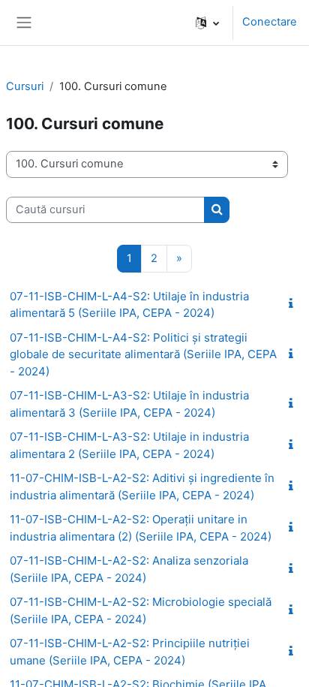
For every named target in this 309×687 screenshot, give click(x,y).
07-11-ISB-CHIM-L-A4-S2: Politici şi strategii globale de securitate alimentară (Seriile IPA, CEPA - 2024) (143, 354)
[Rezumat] (294, 304)
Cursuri (25, 86)
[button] (207, 22)
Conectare (269, 22)
